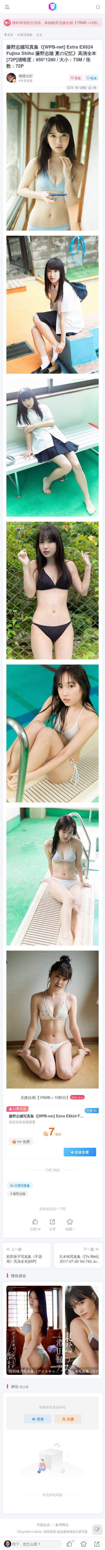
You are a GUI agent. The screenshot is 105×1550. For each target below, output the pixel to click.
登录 (40, 1418)
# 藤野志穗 (17, 1193)
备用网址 (62, 1524)
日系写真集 (24, 34)
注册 (70, 1418)
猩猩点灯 (26, 75)
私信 (93, 78)
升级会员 (43, 1524)
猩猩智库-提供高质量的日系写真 (66, 1531)
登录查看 (82, 1152)
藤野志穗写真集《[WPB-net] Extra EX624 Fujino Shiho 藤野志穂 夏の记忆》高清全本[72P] (51, 56)
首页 (9, 34)
